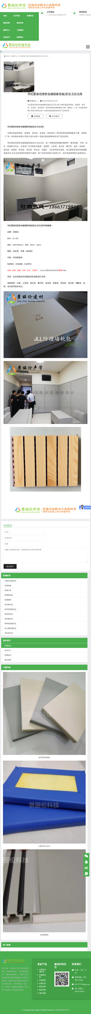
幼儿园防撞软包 (10, 628)
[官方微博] (86, 868)
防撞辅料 (8, 600)
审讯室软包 (9, 604)
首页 (5, 16)
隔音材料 (6, 23)
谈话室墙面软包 (10, 609)
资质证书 (6, 37)
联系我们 (20, 37)
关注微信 (55, 116)
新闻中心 (6, 30)
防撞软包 (30, 16)
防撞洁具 (8, 590)
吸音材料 (20, 23)
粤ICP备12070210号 (62, 1010)
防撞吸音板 (9, 595)
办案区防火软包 (44, 846)
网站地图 (42, 993)
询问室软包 (9, 633)
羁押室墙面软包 (10, 623)
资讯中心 (8, 650)
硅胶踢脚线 (44, 935)
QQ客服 (36, 116)
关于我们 (17, 16)
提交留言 (10, 566)
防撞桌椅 (8, 585)
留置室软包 (9, 614)
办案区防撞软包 (10, 581)
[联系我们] (86, 862)
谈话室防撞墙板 (44, 757)
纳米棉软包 (9, 619)
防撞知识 (8, 655)
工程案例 (20, 30)
